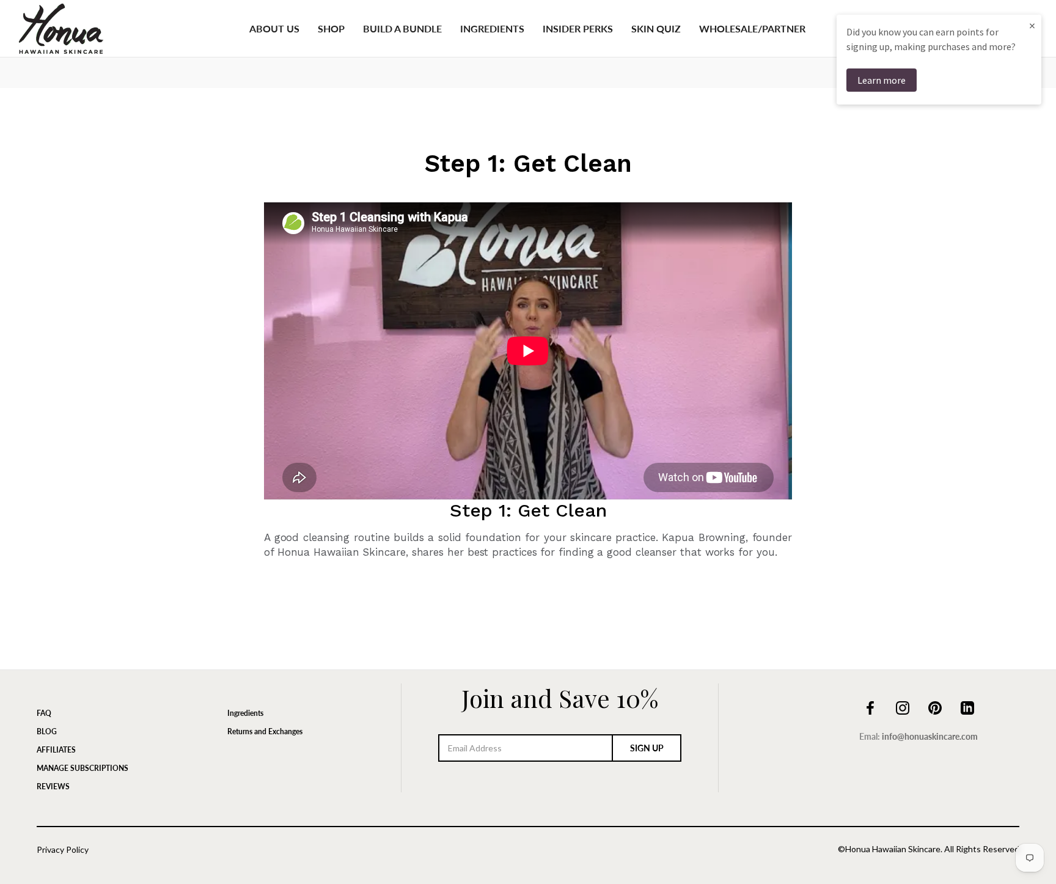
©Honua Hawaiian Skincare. (890, 849)
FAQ (44, 713)
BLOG (47, 731)
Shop (331, 28)
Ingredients (492, 28)
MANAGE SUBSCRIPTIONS (82, 768)
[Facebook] (870, 707)
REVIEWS (53, 786)
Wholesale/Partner (752, 28)
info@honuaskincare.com (930, 736)
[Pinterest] (935, 707)
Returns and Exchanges (264, 731)
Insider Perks (578, 28)
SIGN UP (647, 748)
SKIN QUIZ (656, 28)
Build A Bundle (402, 28)
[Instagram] (902, 707)
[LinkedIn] (967, 707)
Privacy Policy (63, 849)
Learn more (881, 80)
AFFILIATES (56, 749)
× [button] (1032, 25)
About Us (274, 28)
